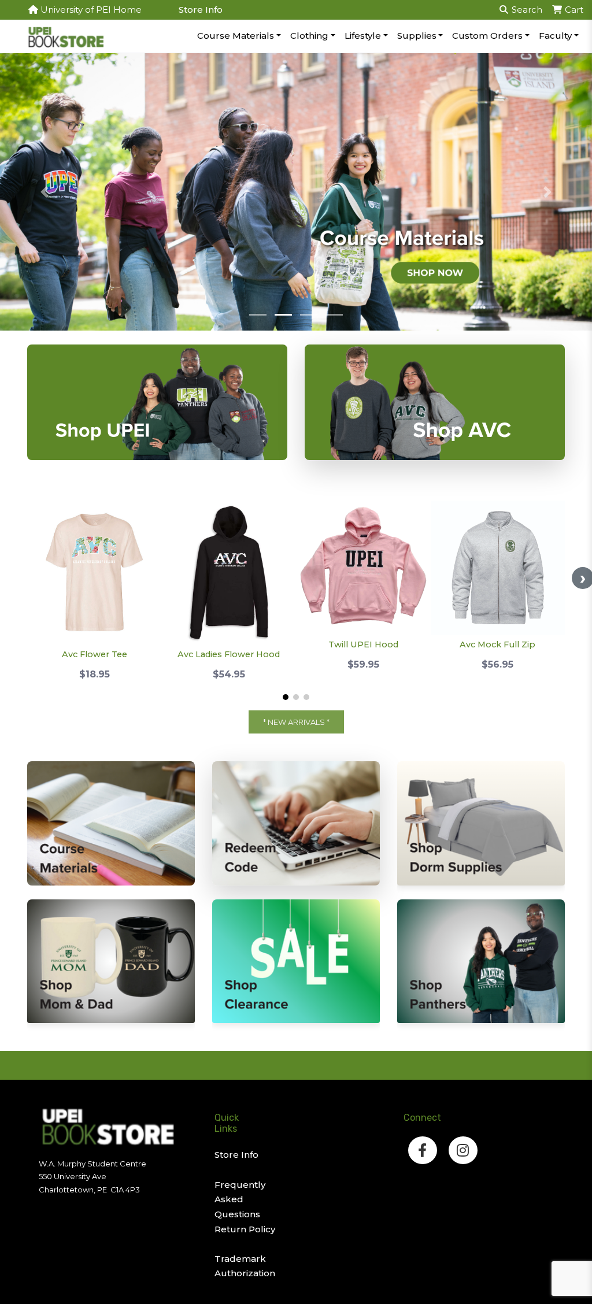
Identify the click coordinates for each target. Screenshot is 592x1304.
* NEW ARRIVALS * (296, 722)
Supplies (416, 35)
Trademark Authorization (244, 1266)
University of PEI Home (90, 9)
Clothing (309, 35)
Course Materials (235, 35)
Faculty (555, 35)
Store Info (201, 9)
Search (525, 9)
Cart (573, 9)
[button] (44, 192)
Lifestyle (363, 35)
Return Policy (244, 1229)
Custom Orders (487, 35)
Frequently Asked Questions (239, 1199)
